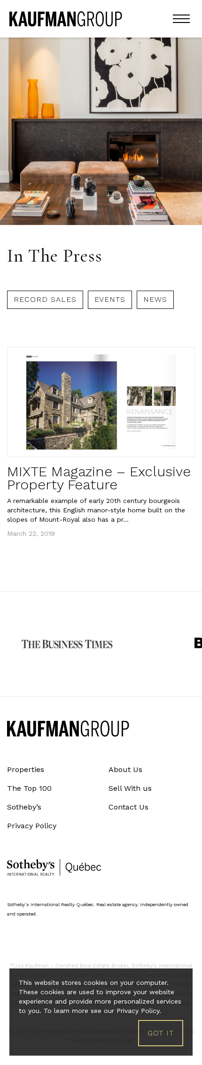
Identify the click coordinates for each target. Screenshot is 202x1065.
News (155, 299)
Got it (161, 1032)
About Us (125, 769)
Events (110, 299)
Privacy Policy (31, 825)
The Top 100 (29, 788)
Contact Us (128, 806)
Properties (25, 769)
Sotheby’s (24, 806)
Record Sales (45, 299)
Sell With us (130, 788)
